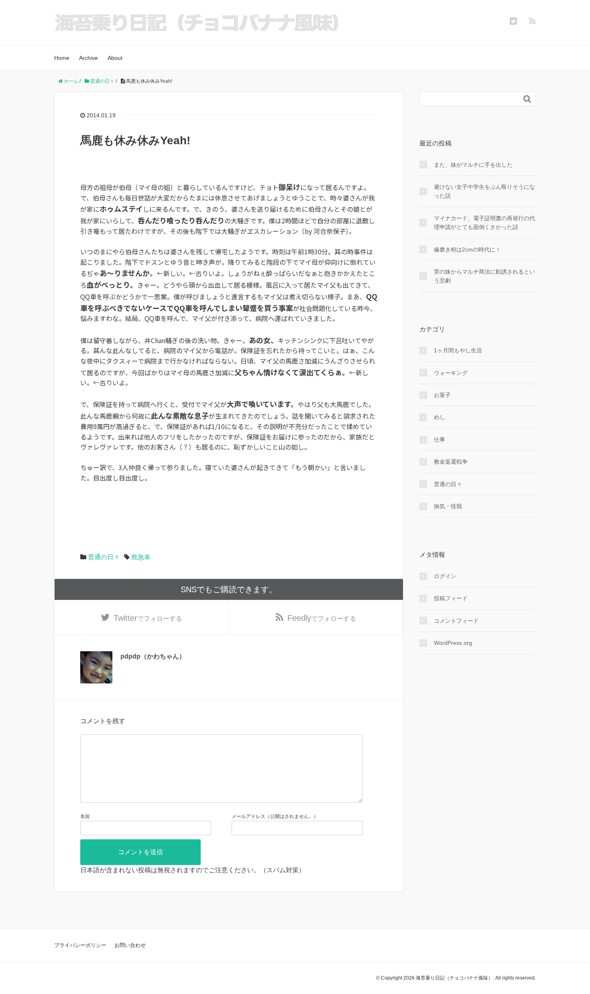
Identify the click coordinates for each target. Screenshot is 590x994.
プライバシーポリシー (80, 945)
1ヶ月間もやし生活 (458, 350)
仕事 (439, 439)
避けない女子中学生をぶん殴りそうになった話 (484, 191)
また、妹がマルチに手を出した (473, 165)
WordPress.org (453, 643)
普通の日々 (104, 557)
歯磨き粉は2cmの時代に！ (467, 249)
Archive (88, 58)
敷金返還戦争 (451, 461)
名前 (85, 816)
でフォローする (148, 618)
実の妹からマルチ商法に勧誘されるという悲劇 (484, 276)
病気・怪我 (448, 506)
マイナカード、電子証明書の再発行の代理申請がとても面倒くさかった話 (484, 222)
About (115, 58)
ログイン (445, 576)
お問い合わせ (130, 945)
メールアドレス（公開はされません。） (275, 816)
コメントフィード (456, 621)
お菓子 (442, 395)
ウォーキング (451, 373)
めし (439, 417)
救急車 (141, 557)
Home (61, 58)
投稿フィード (451, 598)
